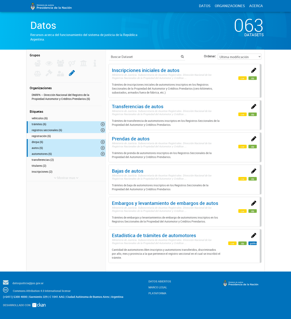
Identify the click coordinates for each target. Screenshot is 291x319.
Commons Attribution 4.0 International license (41, 291)
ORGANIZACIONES (230, 5)
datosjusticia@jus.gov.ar (28, 283)
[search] (182, 56)
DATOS (204, 5)
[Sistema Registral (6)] (71, 75)
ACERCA (256, 5)
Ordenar (209, 56)
